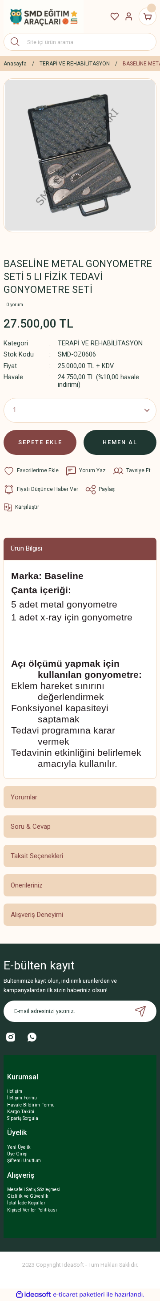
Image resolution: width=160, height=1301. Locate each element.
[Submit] (140, 1011)
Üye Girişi (17, 1153)
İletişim (14, 1091)
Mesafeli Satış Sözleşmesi (33, 1189)
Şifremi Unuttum (24, 1160)
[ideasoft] (33, 1295)
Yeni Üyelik (19, 1147)
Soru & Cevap (31, 827)
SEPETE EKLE (40, 442)
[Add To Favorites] (31, 471)
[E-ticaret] (79, 1294)
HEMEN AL (120, 442)
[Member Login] (128, 16)
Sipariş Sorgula (22, 1118)
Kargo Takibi (20, 1111)
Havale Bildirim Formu (31, 1104)
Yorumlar (24, 797)
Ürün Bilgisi (26, 548)
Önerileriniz (27, 885)
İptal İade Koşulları (27, 1202)
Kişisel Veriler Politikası (32, 1210)
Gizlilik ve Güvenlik (27, 1196)
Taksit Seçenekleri (37, 856)
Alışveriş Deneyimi (37, 915)
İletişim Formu (22, 1097)
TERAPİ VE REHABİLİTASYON (100, 343)
